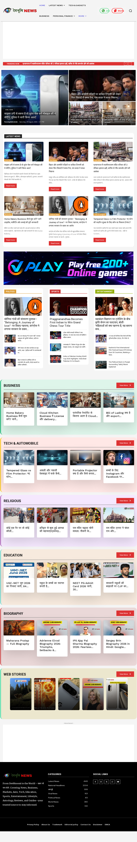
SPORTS (55, 292)
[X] (106, 782)
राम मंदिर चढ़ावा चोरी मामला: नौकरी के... (83, 529)
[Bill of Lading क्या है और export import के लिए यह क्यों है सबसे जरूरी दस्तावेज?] (118, 400)
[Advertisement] (68, 40)
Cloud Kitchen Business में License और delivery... (52, 416)
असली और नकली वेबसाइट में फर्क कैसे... (50, 472)
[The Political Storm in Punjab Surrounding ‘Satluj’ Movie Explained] (101, 365)
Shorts (120, 11)
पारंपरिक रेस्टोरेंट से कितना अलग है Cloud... (85, 414)
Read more (10, 186)
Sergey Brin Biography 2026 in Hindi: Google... (118, 644)
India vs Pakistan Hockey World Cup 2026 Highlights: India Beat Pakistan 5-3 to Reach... (74, 358)
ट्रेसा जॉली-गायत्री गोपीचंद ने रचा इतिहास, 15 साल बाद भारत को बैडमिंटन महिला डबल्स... (74, 335)
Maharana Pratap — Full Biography (17, 642)
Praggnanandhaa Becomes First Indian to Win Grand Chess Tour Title (66, 322)
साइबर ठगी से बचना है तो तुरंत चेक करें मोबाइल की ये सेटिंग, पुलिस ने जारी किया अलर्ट (53, 63)
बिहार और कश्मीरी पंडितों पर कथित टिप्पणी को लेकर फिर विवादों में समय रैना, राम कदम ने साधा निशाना (67, 168)
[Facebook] (95, 782)
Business (108, 113)
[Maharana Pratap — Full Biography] (19, 627)
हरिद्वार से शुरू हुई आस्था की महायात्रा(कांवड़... (52, 529)
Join (107, 11)
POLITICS (10, 292)
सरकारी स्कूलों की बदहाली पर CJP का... (117, 584)
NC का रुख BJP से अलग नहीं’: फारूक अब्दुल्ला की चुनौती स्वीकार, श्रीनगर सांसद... (29, 338)
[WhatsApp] (112, 782)
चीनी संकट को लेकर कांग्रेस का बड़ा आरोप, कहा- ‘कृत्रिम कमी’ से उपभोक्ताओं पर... (29, 350)
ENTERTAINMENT (105, 292)
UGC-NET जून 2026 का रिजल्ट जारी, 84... (18, 584)
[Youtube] (118, 782)
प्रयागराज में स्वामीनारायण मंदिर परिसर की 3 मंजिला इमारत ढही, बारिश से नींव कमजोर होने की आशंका (112, 168)
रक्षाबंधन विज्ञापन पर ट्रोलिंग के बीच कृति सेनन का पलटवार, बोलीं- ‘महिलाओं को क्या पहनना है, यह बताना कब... (113, 324)
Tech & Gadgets (99, 214)
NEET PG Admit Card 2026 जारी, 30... (83, 586)
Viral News (9, 110)
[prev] (125, 63)
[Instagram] (101, 782)
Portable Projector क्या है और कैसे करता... (85, 472)
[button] (130, 11)
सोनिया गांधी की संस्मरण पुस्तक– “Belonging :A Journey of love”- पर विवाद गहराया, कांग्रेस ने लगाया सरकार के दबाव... (21, 324)
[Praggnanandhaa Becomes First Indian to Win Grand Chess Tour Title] (68, 306)
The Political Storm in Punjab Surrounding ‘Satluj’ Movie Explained (119, 364)
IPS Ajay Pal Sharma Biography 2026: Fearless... (85, 644)
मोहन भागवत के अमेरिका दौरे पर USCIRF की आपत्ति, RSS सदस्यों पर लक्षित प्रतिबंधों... (28, 362)
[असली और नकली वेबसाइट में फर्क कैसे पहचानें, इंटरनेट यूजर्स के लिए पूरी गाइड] (52, 457)
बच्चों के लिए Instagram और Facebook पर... (115, 473)
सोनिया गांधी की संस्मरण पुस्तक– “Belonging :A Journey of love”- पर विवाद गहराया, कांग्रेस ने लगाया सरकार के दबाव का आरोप (68, 222)
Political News (54, 214)
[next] (130, 63)
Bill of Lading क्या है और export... (118, 414)
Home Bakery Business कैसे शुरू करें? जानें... (16, 416)
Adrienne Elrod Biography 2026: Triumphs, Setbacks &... (50, 645)
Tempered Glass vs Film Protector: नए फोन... (18, 473)
